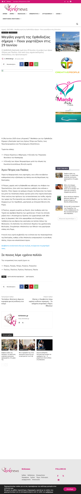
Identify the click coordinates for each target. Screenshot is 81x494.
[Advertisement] (67, 135)
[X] (68, 2)
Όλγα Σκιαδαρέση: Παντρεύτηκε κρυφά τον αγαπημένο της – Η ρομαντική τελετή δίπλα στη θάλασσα (44, 356)
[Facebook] (65, 2)
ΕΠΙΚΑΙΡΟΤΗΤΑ (13, 32)
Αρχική (3, 29)
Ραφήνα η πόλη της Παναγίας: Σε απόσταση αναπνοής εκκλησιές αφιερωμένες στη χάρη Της (71, 177)
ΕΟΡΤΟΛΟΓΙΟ (30, 276)
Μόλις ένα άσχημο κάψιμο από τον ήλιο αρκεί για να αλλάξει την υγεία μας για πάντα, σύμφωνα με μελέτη (71, 188)
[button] (77, 23)
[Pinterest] (31, 64)
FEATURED (10, 29)
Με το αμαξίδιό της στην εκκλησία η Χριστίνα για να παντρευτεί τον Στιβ (26, 354)
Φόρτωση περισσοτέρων (66, 219)
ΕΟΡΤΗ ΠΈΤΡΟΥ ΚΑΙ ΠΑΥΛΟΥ (16, 276)
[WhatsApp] (36, 64)
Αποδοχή (70, 489)
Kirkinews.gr (10, 58)
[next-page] (6, 364)
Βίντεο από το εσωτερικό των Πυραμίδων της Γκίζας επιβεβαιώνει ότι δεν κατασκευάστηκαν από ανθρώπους (71, 210)
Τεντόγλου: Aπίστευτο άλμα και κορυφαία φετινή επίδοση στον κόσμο (12, 301)
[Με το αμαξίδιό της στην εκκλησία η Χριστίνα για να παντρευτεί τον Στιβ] (27, 344)
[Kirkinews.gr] (15, 8)
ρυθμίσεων (49, 492)
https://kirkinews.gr (23, 318)
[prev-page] (2, 364)
